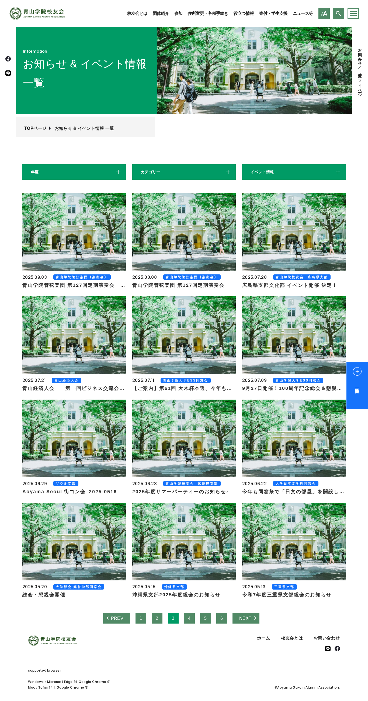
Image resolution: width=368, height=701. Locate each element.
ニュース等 (303, 13)
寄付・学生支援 (273, 13)
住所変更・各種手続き (208, 13)
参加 (178, 13)
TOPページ (35, 128)
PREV (117, 618)
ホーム (263, 638)
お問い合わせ (360, 55)
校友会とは (137, 13)
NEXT (245, 618)
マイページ (360, 86)
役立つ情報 (244, 13)
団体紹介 (161, 13)
